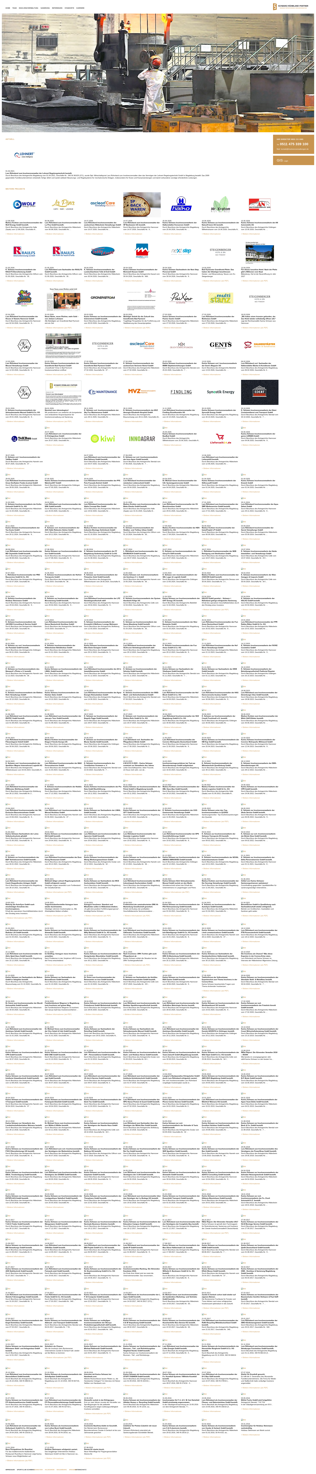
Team (14, 8)
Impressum (10, 1469)
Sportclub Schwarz (26, 1469)
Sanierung (45, 8)
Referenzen (57, 8)
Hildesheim (49, 1469)
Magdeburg (62, 1469)
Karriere (80, 8)
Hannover (38, 1469)
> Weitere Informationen (15, 234)
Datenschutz (81, 1469)
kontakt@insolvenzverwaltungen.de (295, 149)
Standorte (69, 8)
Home (8, 8)
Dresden (73, 1469)
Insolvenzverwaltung (28, 8)
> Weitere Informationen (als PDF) (215, 281)
